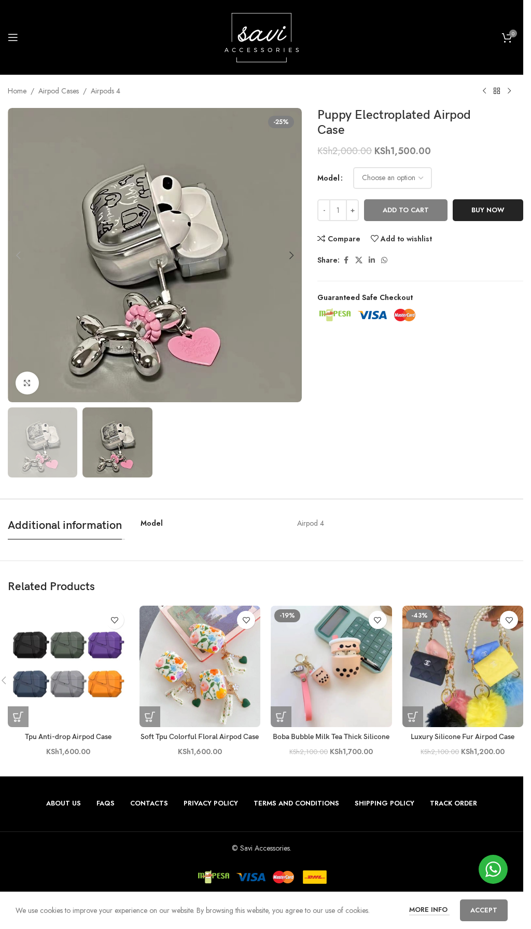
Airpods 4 (105, 91)
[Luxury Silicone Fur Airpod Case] (463, 666)
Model (328, 178)
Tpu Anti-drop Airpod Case (68, 736)
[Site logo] (262, 36)
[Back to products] (497, 91)
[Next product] (509, 91)
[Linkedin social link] (372, 260)
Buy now (488, 210)
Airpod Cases (58, 91)
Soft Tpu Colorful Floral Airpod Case (200, 736)
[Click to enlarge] (27, 383)
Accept (483, 910)
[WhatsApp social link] (384, 260)
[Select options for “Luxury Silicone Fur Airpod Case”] (412, 716)
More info (429, 909)
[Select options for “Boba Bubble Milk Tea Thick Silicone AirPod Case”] (281, 716)
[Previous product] (484, 91)
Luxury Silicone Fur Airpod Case (462, 736)
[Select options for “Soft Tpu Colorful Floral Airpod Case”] (149, 716)
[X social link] (359, 260)
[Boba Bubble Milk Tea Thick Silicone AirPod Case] (331, 666)
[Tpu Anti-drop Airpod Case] (68, 666)
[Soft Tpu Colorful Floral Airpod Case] (200, 666)
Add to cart (406, 210)
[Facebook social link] (346, 260)
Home (17, 91)
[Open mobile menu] (13, 37)
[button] (18, 255)
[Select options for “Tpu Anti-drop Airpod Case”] (18, 716)
